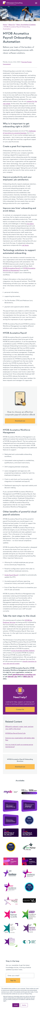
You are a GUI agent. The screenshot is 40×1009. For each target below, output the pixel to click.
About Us (11, 25)
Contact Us (20, 709)
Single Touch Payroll (11, 575)
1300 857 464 (12, 677)
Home (5, 25)
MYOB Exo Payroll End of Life (15, 733)
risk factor (25, 245)
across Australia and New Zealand (22, 651)
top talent (30, 224)
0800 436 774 (28, 677)
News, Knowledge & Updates (26, 25)
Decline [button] (24, 1005)
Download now (20, 421)
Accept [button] (16, 1005)
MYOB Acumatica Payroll (11, 268)
